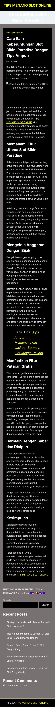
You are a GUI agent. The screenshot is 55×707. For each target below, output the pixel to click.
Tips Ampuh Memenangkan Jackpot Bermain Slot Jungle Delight (29, 342)
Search (7, 600)
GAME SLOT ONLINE (14, 33)
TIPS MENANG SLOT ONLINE (32, 574)
